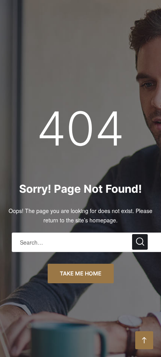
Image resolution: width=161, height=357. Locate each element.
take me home (81, 273)
